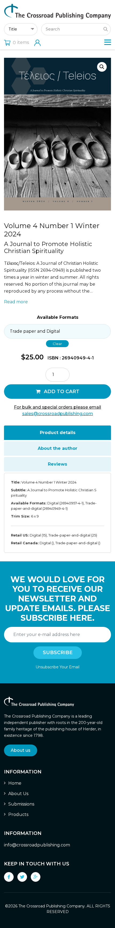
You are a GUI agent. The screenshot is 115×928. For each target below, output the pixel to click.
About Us (18, 793)
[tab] (57, 432)
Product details (57, 432)
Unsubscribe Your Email (57, 667)
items (21, 42)
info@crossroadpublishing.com (37, 845)
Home (14, 783)
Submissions (21, 804)
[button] (102, 67)
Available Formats (57, 317)
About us (20, 750)
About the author (57, 448)
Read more (16, 301)
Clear (57, 344)
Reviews (57, 464)
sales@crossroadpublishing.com (57, 413)
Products (18, 814)
